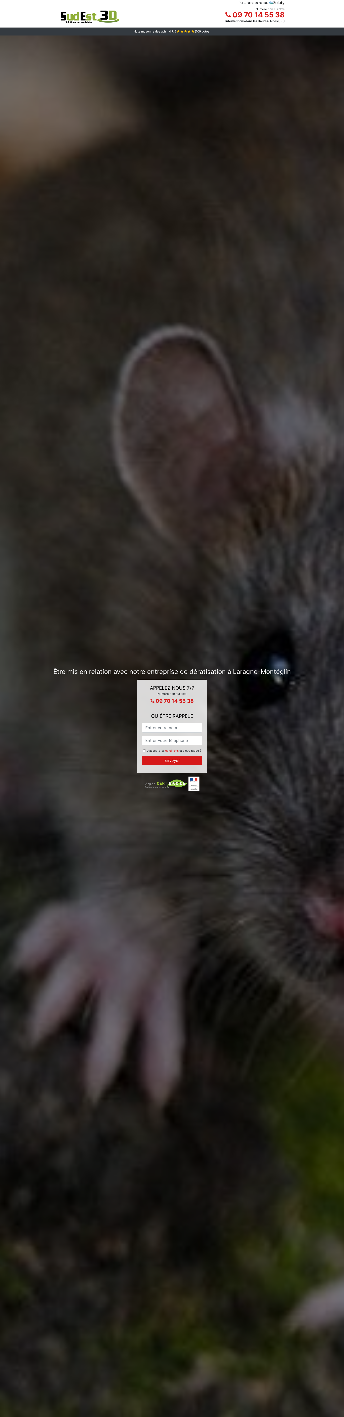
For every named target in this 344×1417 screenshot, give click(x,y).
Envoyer (172, 760)
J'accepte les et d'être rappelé (174, 750)
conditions (172, 750)
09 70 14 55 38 (258, 14)
